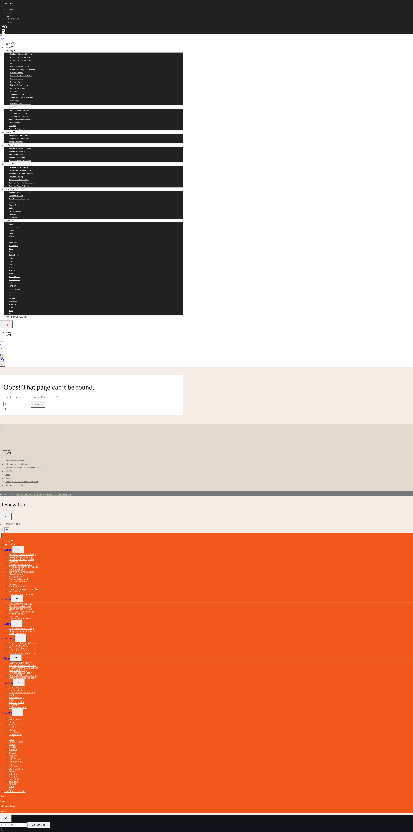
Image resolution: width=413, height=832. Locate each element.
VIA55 (11, 314)
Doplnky (8, 683)
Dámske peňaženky (17, 151)
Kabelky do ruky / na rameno (22, 69)
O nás (9, 13)
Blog (8, 16)
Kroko (11, 283)
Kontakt (10, 22)
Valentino (12, 295)
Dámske (8, 549)
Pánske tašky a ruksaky (19, 110)
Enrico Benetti (14, 255)
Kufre (7, 658)
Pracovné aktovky (17, 88)
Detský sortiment (16, 142)
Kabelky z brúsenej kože (20, 104)
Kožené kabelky (16, 73)
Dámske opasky (15, 192)
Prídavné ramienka (16, 217)
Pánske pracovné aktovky (19, 120)
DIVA (11, 249)
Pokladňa (10, 10)
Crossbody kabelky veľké (20, 60)
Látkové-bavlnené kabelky (21, 76)
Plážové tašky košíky (19, 85)
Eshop (9, 44)
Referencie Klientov (8, 806)
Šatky (11, 208)
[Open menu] (2, 364)
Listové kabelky (16, 79)
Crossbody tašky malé (18, 113)
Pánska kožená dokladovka (20, 161)
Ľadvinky (13, 63)
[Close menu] (1, 535)
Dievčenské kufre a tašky (19, 135)
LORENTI (12, 286)
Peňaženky (9, 638)
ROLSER (12, 305)
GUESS (12, 270)
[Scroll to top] (2, 530)
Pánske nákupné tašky (18, 129)
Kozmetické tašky (16, 196)
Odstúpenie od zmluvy (15, 485)
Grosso (12, 267)
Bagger (11, 224)
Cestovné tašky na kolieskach (21, 183)
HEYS (11, 274)
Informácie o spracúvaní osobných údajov (23, 468)
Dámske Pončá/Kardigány (19, 199)
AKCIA (8, 47)
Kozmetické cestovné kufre (20, 170)
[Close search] (6, 818)
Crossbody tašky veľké (18, 116)
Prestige (12, 298)
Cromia (11, 239)
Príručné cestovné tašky (19, 180)
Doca (11, 252)
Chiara (11, 230)
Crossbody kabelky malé (20, 57)
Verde (11, 311)
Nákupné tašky (16, 82)
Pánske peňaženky (16, 154)
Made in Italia (14, 227)
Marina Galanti (14, 289)
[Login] (91, 350)
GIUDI (11, 261)
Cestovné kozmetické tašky (20, 186)
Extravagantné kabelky (19, 66)
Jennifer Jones (14, 280)
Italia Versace (14, 277)
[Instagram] (5, 27)
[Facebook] (3, 27)
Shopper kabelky (17, 94)
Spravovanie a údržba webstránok (57, 494)
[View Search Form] (3, 31)
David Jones (14, 243)
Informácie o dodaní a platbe (17, 464)
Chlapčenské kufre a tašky (20, 138)
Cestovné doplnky (16, 177)
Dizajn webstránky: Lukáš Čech (29, 494)
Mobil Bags (14, 100)
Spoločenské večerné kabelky (22, 97)
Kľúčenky (12, 214)
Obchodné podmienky (14, 461)
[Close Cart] (6, 516)
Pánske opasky (15, 205)
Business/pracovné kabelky (21, 54)
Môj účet (9, 471)
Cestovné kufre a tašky (18, 167)
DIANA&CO (13, 246)
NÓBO (11, 236)
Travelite (12, 264)
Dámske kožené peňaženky (20, 148)
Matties (12, 292)
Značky (8, 712)
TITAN (11, 308)
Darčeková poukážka (16, 317)
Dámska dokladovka (17, 158)
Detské (7, 623)
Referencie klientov (14, 19)
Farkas (11, 258)
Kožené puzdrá (15, 211)
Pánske (7, 599)
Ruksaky (13, 91)
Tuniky (11, 202)
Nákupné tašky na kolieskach (21, 173)
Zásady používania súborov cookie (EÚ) (22, 482)
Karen (11, 233)
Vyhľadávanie (38, 825)
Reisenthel (13, 301)
